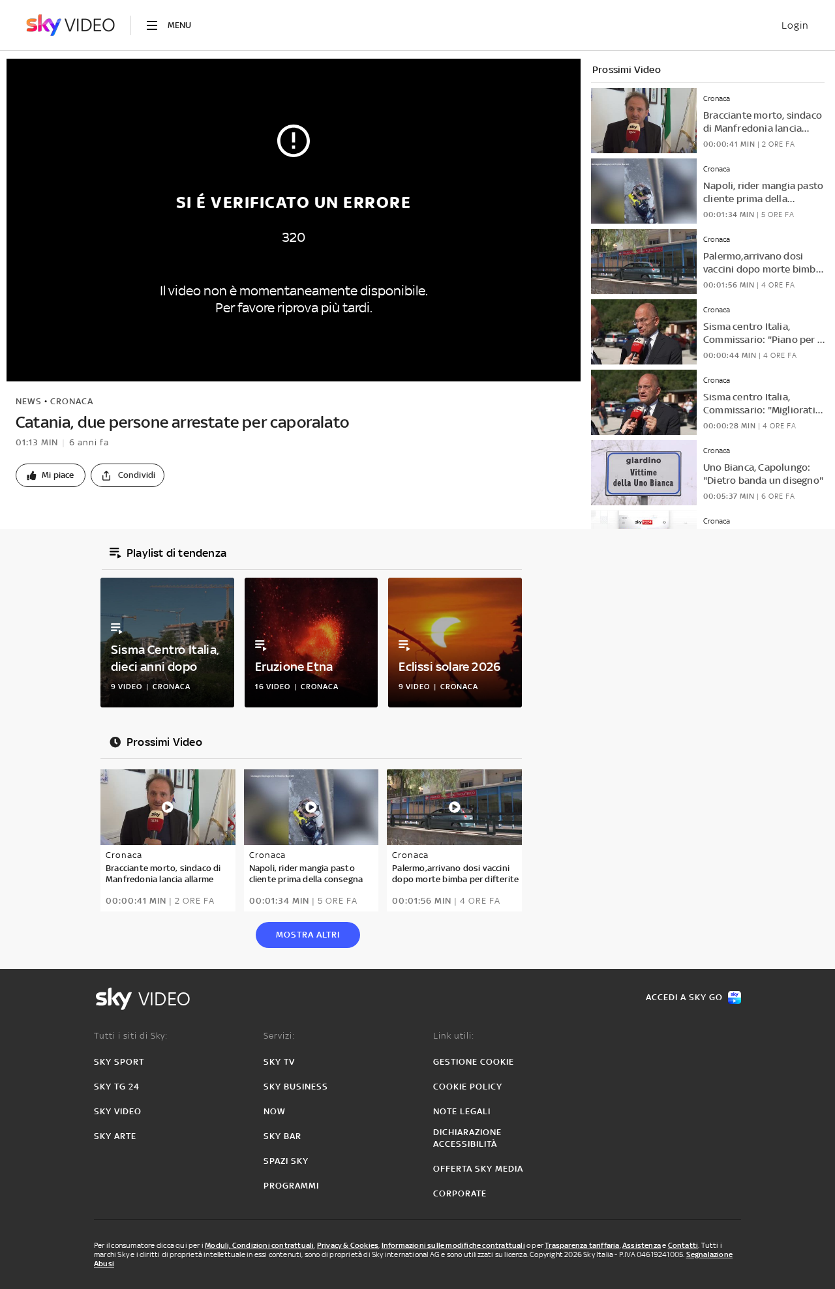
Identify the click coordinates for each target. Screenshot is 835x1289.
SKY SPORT (119, 1062)
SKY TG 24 (117, 1086)
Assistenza (641, 1245)
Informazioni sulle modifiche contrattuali (453, 1245)
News (29, 401)
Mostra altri (308, 935)
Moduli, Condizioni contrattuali (259, 1245)
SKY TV (279, 1062)
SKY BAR (282, 1136)
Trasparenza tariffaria (582, 1245)
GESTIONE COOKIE (473, 1062)
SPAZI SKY (286, 1161)
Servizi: (279, 1036)
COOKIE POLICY (467, 1086)
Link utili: (453, 1036)
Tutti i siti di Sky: (131, 1036)
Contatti (683, 1245)
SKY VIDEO (118, 1111)
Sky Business (296, 1086)
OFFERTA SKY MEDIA (478, 1169)
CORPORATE (460, 1193)
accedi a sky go (684, 997)
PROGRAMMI (291, 1186)
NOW (275, 1111)
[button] (50, 475)
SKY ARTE (115, 1136)
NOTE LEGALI (462, 1111)
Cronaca (71, 401)
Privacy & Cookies (347, 1245)
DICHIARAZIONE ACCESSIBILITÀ (467, 1138)
